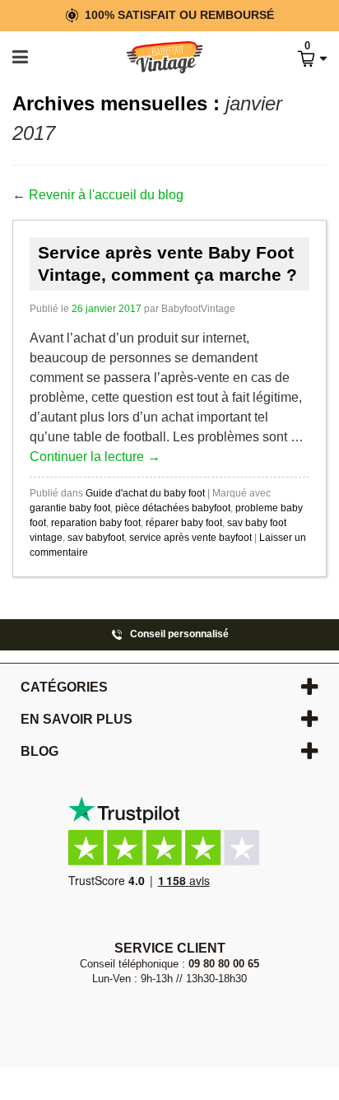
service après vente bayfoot (190, 537)
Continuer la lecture (95, 457)
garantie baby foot (70, 508)
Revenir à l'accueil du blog (106, 195)
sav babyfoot (95, 537)
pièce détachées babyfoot (172, 508)
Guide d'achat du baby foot (145, 493)
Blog (39, 751)
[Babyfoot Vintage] (146, 58)
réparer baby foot (184, 523)
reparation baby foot (96, 523)
